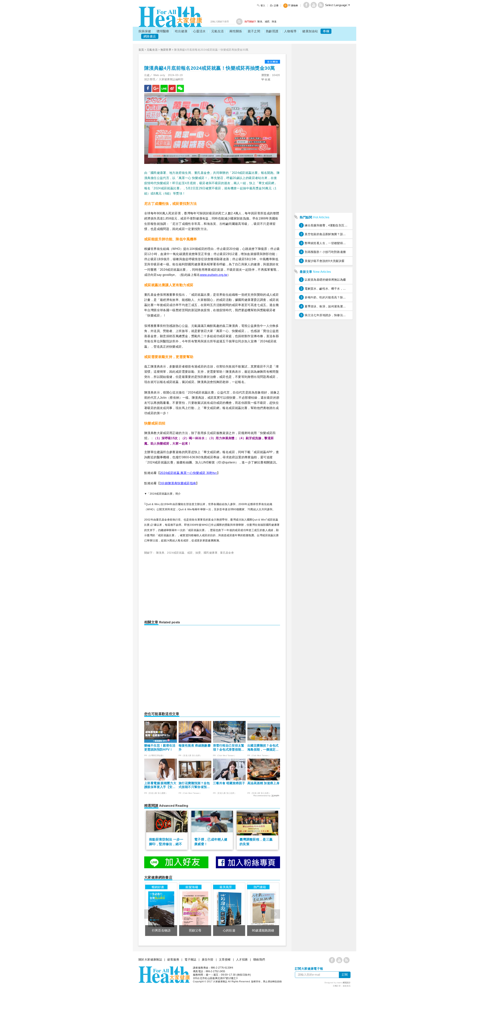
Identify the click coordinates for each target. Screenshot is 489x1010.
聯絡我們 (259, 959)
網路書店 (149, 36)
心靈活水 (199, 31)
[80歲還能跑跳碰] (263, 909)
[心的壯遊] (229, 909)
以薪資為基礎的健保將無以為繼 (325, 279)
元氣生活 (217, 31)
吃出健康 (181, 31)
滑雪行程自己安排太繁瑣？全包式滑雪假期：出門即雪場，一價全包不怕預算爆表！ (228, 748)
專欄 (326, 31)
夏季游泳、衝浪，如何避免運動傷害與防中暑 (334, 306)
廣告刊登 (208, 959)
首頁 (141, 49)
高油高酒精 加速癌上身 (263, 783)
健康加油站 (310, 31)
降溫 (274, 21)
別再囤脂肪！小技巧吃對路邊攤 (325, 252)
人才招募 (242, 959)
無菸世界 (166, 49)
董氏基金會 (227, 552)
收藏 (267, 79)
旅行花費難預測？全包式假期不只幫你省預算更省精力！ (194, 785)
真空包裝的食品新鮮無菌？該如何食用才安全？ (335, 234)
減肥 (267, 21)
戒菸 (190, 552)
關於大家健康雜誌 (150, 959)
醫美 (259, 21)
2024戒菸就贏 (175, 552)
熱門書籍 (259, 887)
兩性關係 (235, 31)
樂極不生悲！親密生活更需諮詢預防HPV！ (160, 747)
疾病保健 (144, 31)
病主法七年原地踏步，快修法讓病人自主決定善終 (337, 315)
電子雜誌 (190, 959)
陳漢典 (160, 552)
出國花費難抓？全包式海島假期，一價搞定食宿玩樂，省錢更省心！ (263, 748)
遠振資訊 (347, 986)
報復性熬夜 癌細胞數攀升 (195, 747)
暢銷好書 (158, 887)
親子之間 (254, 31)
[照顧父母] (195, 909)
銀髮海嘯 (191, 887)
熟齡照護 (272, 31)
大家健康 (170, 16)
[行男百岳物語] (161, 909)
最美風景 (225, 887)
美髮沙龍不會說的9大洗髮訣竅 (324, 260)
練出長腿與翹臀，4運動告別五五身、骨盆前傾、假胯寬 (341, 225)
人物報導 (290, 31)
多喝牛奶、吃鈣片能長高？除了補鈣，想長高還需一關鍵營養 (344, 297)
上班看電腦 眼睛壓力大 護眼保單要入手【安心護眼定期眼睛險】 (160, 785)
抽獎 (198, 552)
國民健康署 (210, 552)
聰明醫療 (163, 31)
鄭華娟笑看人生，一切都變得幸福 (327, 243)
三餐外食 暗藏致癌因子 (229, 783)
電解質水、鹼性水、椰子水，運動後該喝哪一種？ (337, 288)
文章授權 (225, 959)
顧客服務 (173, 959)
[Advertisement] (176, 585)
